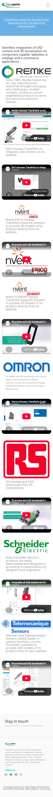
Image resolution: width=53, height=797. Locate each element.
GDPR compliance (32, 789)
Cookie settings (45, 789)
